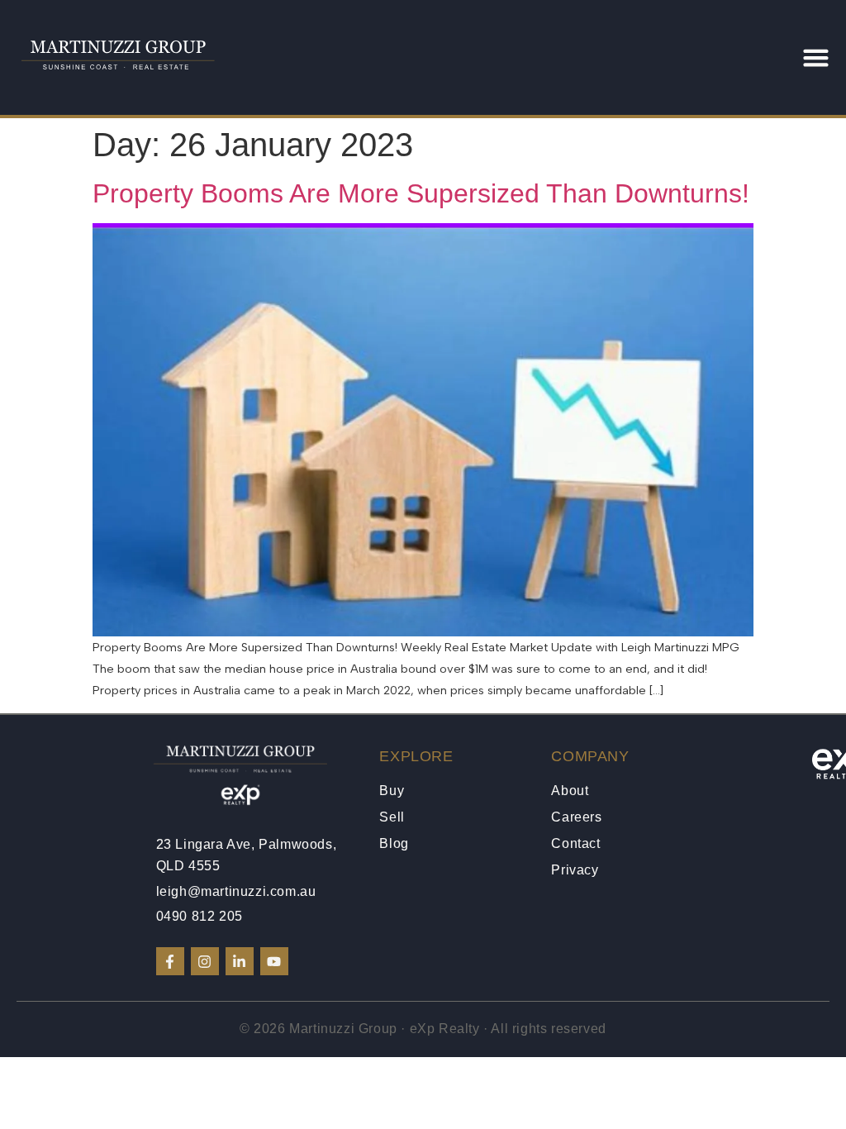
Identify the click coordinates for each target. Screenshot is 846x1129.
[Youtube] (274, 961)
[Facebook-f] (170, 961)
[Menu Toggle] (815, 57)
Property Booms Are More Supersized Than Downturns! (421, 193)
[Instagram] (205, 961)
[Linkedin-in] (240, 961)
